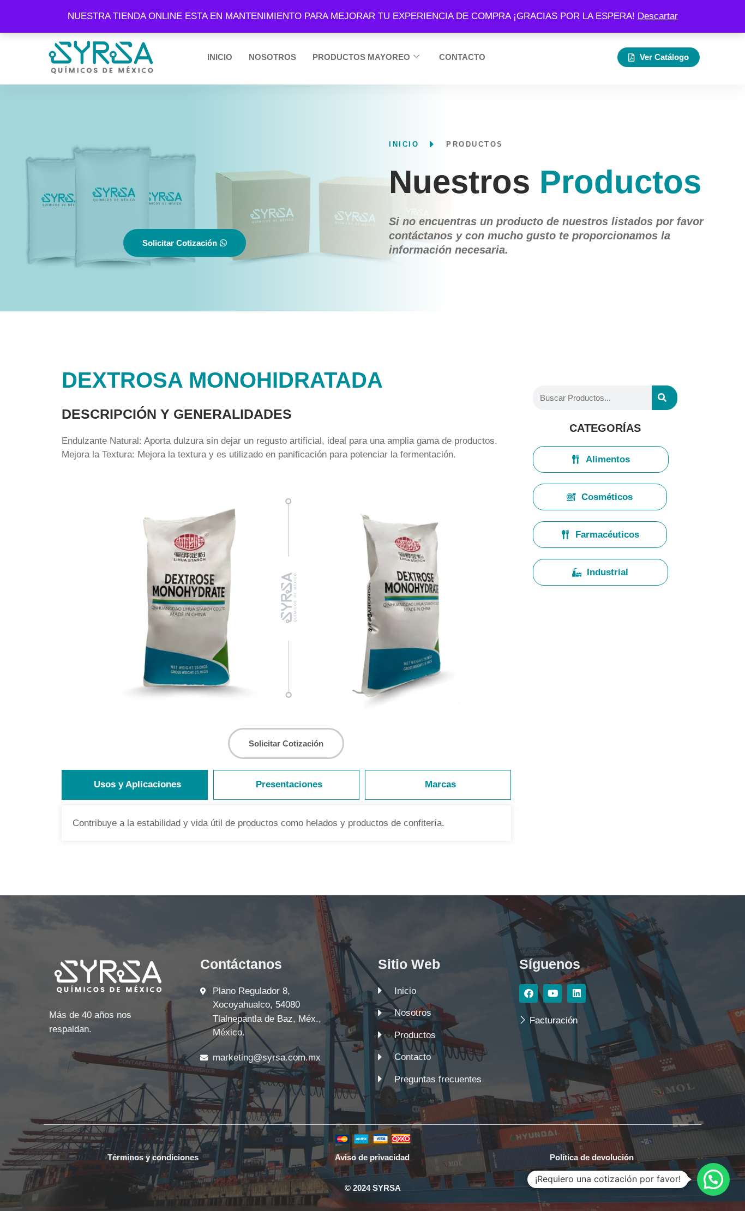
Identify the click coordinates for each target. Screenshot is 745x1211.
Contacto (462, 57)
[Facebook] (528, 993)
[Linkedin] (576, 993)
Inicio (219, 57)
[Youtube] (552, 993)
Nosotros (272, 57)
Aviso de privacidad (372, 1157)
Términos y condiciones (153, 1157)
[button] (713, 1179)
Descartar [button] (658, 16)
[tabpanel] (286, 823)
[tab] (135, 784)
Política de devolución (592, 1157)
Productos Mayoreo (361, 57)
